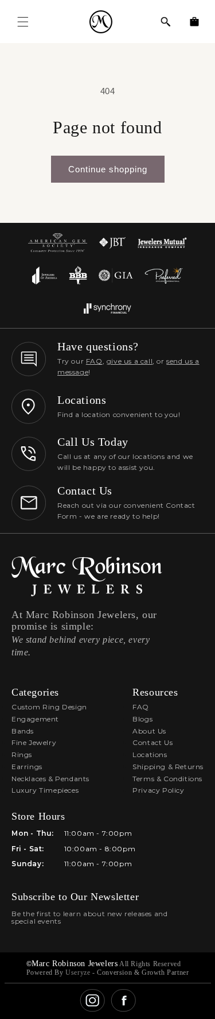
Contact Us (152, 742)
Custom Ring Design (49, 707)
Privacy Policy (158, 790)
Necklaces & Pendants (50, 778)
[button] (165, 22)
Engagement (35, 719)
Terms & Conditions (167, 778)
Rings (21, 754)
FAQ (94, 361)
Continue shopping (107, 169)
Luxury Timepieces (45, 790)
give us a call (130, 361)
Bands (22, 731)
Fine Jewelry (33, 742)
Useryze (77, 972)
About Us (149, 731)
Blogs (142, 719)
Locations (149, 754)
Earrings (26, 766)
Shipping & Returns (168, 766)
